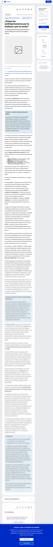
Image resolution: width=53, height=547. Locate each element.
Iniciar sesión (27, 543)
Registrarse (26, 539)
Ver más (43, 56)
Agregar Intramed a (26, 17)
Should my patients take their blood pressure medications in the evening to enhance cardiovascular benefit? (18, 73)
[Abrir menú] (2, 2)
